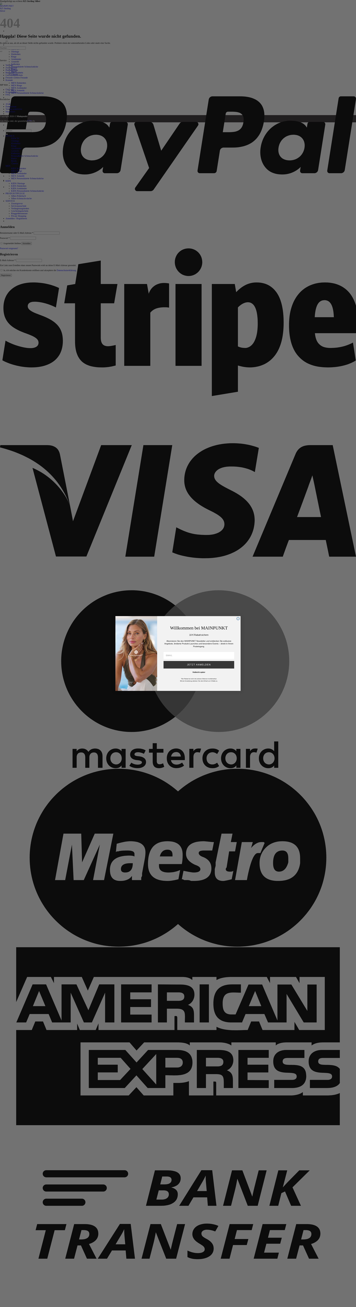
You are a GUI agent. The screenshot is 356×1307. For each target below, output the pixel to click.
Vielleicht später (198, 672)
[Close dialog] (238, 618)
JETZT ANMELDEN (199, 665)
